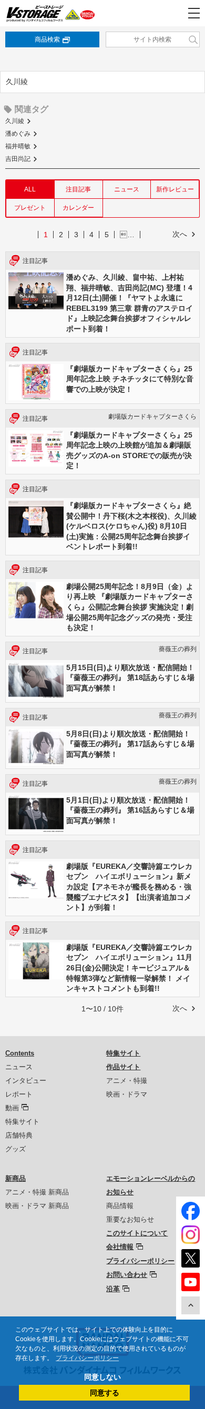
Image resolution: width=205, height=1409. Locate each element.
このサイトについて (137, 1233)
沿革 (113, 1289)
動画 (12, 1108)
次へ (179, 234)
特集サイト (22, 1122)
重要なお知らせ (130, 1219)
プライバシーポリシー (140, 1261)
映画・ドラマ (126, 1094)
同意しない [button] (102, 1377)
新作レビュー (175, 189)
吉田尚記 (17, 159)
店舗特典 (19, 1135)
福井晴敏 (17, 146)
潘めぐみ (17, 133)
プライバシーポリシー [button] (87, 1358)
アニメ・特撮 (126, 1080)
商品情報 (120, 1206)
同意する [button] (104, 1392)
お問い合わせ (126, 1275)
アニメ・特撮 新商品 (37, 1192)
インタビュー (25, 1080)
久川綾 (14, 121)
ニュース (126, 189)
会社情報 (120, 1247)
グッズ (15, 1149)
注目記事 (78, 189)
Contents (19, 1053)
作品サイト (123, 1067)
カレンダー (78, 207)
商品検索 (47, 39)
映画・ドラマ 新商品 (37, 1206)
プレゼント (30, 207)
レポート (19, 1094)
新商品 (15, 1178)
